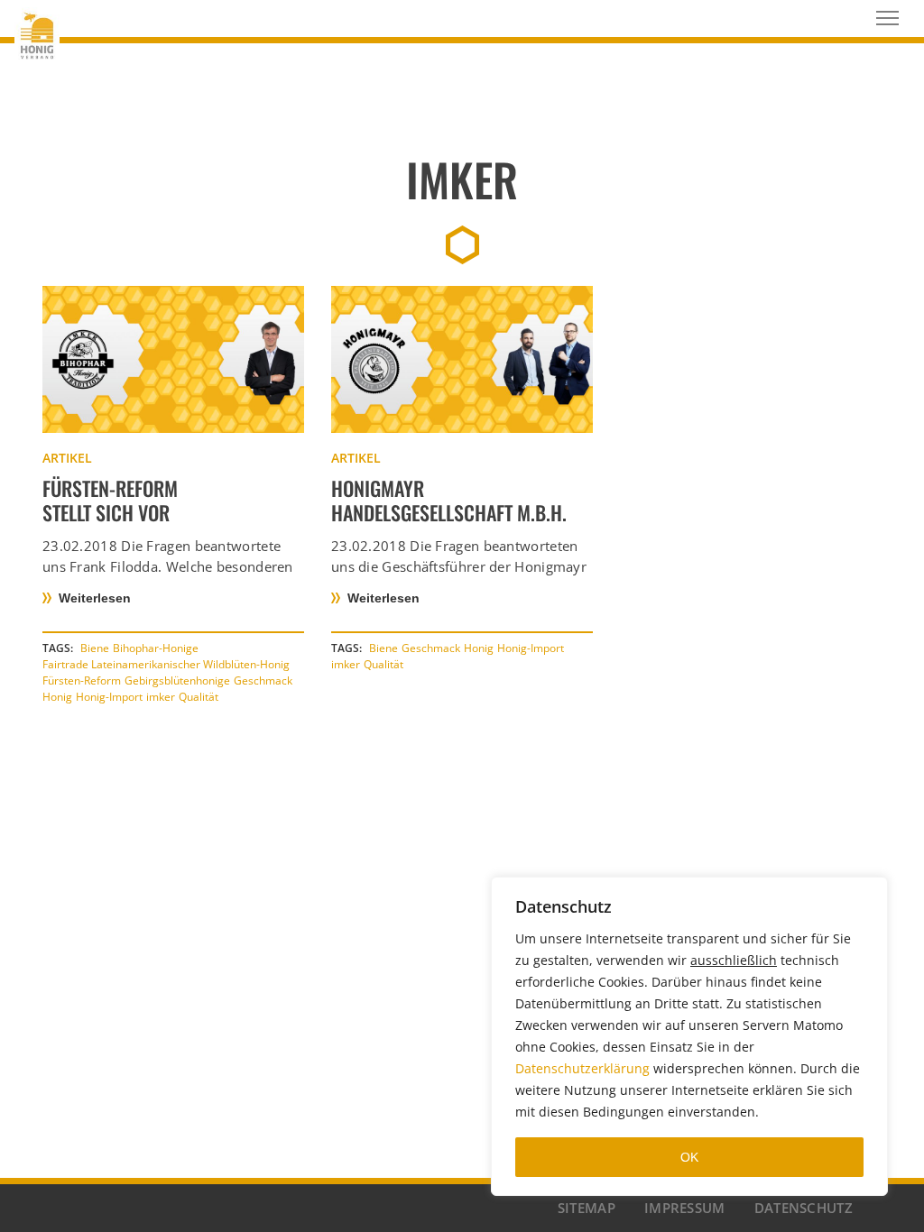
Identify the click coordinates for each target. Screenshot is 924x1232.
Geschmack (263, 680)
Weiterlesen (95, 598)
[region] (689, 1036)
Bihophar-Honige (156, 648)
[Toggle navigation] (887, 18)
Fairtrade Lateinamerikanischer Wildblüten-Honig (166, 664)
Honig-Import (109, 696)
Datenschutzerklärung (582, 1068)
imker (160, 696)
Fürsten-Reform (81, 680)
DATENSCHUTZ (803, 1208)
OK (689, 1157)
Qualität (198, 696)
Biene (94, 648)
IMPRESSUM (684, 1208)
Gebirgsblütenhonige (177, 680)
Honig (57, 696)
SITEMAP (586, 1208)
